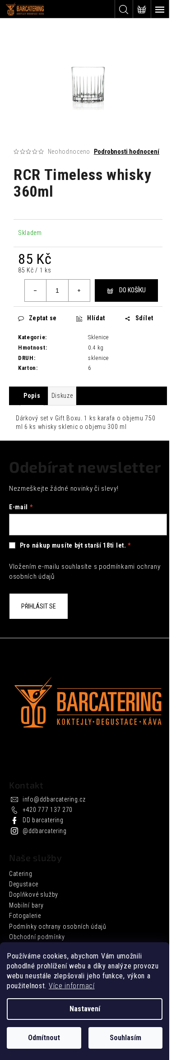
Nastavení (84, 1009)
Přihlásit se (38, 606)
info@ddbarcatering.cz (54, 799)
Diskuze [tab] (62, 395)
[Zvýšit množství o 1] (79, 290)
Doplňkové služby (33, 894)
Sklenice (98, 337)
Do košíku (132, 290)
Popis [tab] (32, 395)
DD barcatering (43, 820)
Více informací (72, 986)
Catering (20, 873)
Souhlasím (125, 1037)
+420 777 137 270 (48, 809)
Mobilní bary (26, 905)
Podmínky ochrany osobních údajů (58, 926)
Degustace (23, 884)
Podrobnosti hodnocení (126, 151)
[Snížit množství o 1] (35, 290)
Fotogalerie (25, 915)
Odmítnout (44, 1037)
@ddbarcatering (45, 830)
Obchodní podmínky (37, 936)
